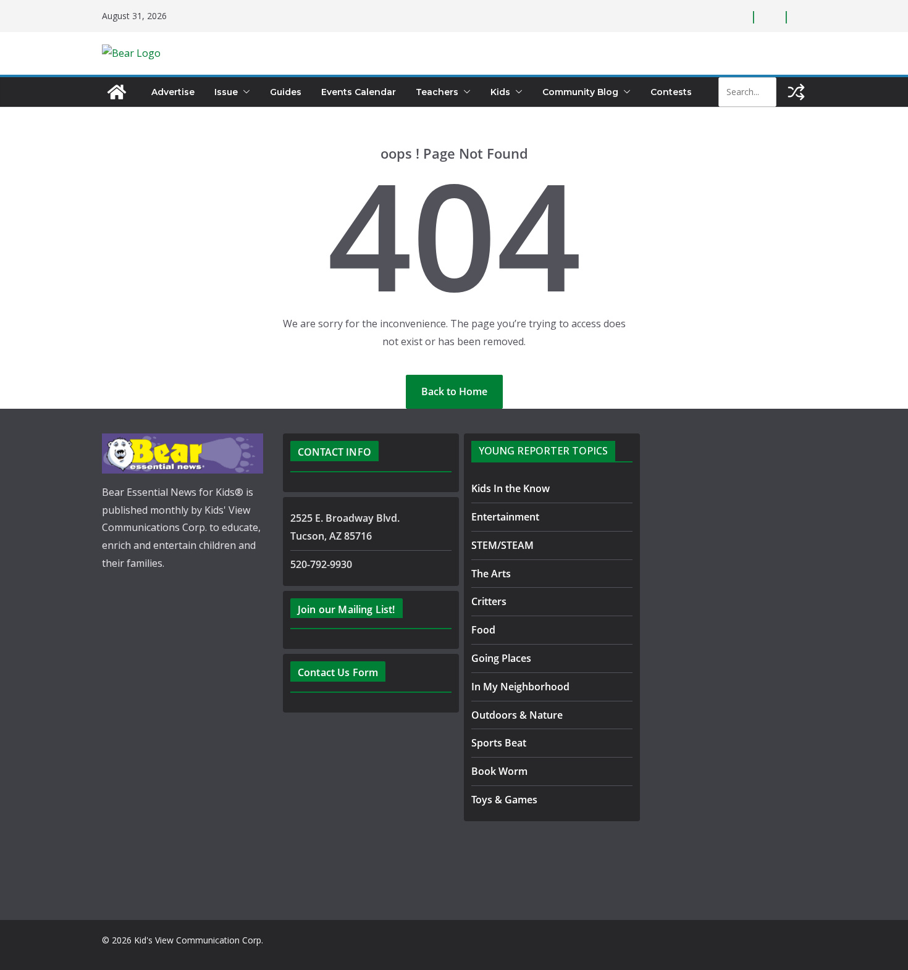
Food (483, 630)
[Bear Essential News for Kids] (117, 92)
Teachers (437, 92)
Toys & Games (504, 799)
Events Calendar (358, 92)
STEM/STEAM (502, 545)
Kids (500, 92)
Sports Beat (498, 743)
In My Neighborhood (520, 686)
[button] (244, 92)
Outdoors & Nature (517, 715)
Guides (285, 92)
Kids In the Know (510, 488)
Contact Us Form (338, 672)
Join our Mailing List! (346, 609)
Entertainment (505, 517)
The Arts (491, 573)
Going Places (501, 658)
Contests (671, 92)
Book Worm (499, 771)
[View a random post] (796, 92)
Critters (489, 601)
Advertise (173, 92)
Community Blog (580, 92)
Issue (226, 92)
